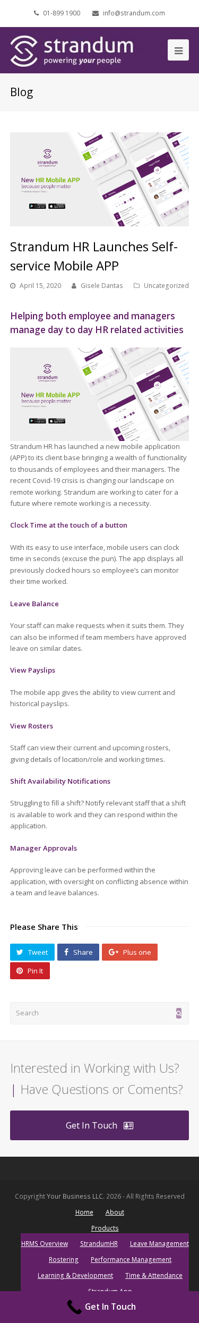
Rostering (64, 1259)
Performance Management (131, 1259)
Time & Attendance (154, 1275)
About (115, 1212)
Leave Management (159, 1243)
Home (84, 1212)
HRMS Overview (44, 1243)
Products (105, 1228)
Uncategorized (166, 285)
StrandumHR (99, 1243)
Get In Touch (91, 1125)
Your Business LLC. (76, 1196)
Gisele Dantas (102, 285)
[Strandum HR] (76, 49)
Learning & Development (75, 1275)
